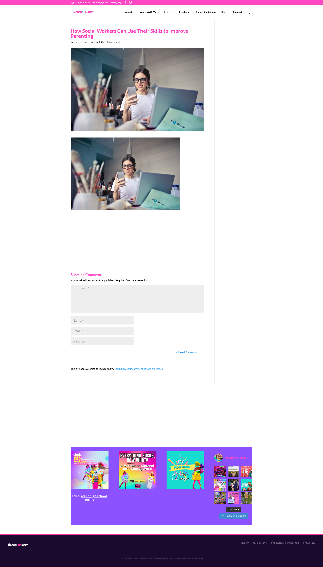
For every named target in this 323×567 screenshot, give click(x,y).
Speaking (309, 543)
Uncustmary (18, 545)
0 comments (114, 42)
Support (237, 12)
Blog (223, 12)
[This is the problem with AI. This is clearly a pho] (233, 471)
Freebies (184, 12)
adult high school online (94, 497)
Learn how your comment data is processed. (139, 368)
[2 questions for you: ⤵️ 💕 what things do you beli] (220, 471)
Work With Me (148, 12)
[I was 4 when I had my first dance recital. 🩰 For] (233, 484)
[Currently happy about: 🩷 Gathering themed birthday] (246, 498)
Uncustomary (81, 42)
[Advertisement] (137, 233)
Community (260, 543)
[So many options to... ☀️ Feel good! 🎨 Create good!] (220, 484)
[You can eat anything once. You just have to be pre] (233, 498)
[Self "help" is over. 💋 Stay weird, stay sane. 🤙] (246, 484)
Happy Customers (206, 12)
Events (168, 12)
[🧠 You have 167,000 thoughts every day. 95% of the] (246, 471)
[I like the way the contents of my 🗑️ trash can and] (220, 498)
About (128, 12)
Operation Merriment (285, 543)
